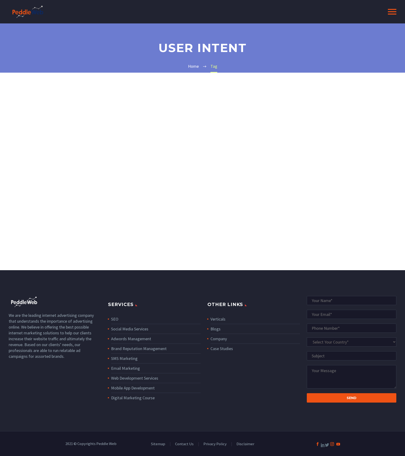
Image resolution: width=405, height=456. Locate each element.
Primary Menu (392, 11)
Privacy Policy (215, 444)
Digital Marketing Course (133, 397)
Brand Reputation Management (139, 348)
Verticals (217, 319)
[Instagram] (332, 444)
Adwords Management (131, 338)
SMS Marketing (124, 358)
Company (218, 338)
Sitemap (158, 444)
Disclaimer (245, 444)
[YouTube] (338, 444)
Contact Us (184, 444)
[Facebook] (317, 444)
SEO (114, 319)
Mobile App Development (133, 388)
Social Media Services (129, 329)
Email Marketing (125, 368)
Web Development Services (134, 378)
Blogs (215, 329)
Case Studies (221, 348)
